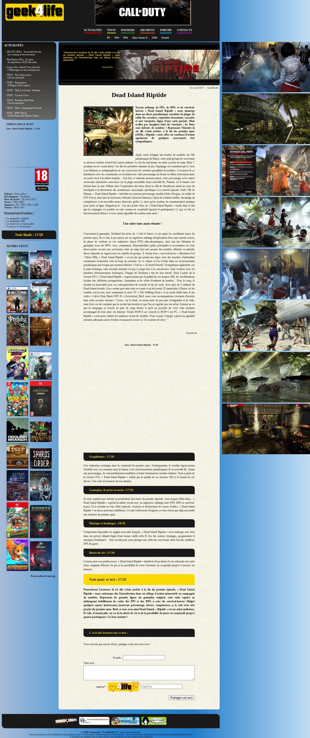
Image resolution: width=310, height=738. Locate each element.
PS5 (117, 37)
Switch (165, 37)
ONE (155, 37)
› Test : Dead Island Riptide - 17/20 (140, 345)
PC (109, 37)
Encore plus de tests (43, 576)
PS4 (125, 37)
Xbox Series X (140, 37)
